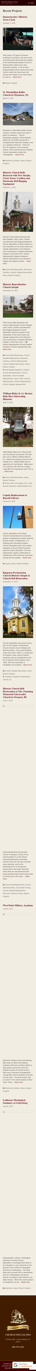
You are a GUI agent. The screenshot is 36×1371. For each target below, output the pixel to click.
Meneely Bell (20, 384)
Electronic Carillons (12, 161)
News (23, 161)
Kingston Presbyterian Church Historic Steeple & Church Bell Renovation (16, 575)
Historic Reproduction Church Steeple (14, 285)
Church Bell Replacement (14, 885)
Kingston (8, 677)
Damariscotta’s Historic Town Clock (15, 18)
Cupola (7, 564)
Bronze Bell (9, 483)
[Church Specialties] (9, 3)
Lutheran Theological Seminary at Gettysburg (15, 1101)
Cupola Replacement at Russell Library (15, 496)
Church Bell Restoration (14, 269)
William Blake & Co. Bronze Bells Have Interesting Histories (17, 396)
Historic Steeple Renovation (21, 272)
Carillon (26, 370)
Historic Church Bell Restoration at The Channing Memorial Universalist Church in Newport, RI (18, 693)
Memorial (8, 1288)
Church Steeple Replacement (14, 890)
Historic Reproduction (18, 361)
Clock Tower (18, 379)
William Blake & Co (24, 486)
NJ (10, 680)
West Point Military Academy (18, 905)
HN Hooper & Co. (21, 483)
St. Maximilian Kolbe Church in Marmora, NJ (15, 93)
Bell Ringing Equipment (14, 370)
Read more (17, 77)
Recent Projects (11, 83)
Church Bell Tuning (23, 888)
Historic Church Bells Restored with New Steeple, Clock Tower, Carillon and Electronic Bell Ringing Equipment (17, 178)
